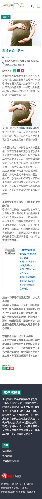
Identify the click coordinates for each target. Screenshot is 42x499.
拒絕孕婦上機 (21, 61)
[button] (39, 6)
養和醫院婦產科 (24, 128)
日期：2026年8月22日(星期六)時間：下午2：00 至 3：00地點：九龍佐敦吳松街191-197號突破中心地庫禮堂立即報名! (27, 269)
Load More (21, 377)
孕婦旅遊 (12, 61)
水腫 (28, 61)
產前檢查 (13, 65)
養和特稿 (20, 65)
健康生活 (6, 17)
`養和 (6, 61)
